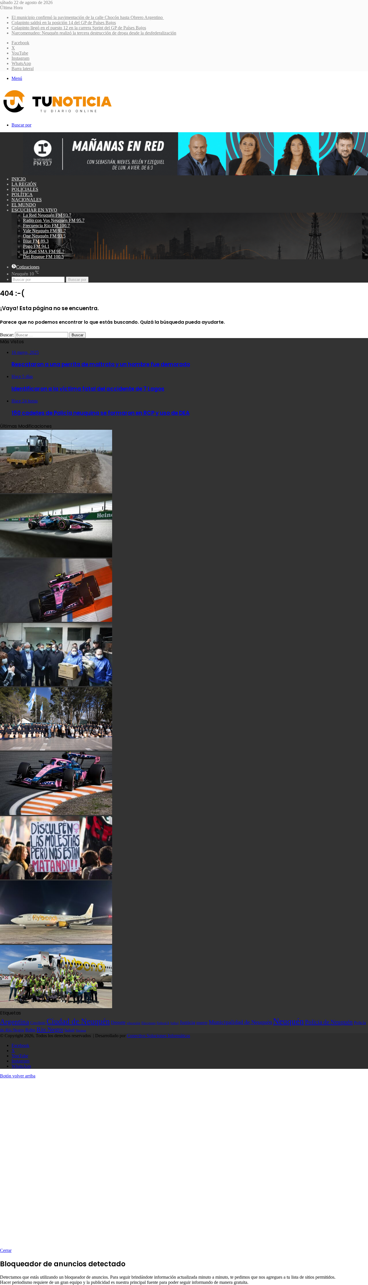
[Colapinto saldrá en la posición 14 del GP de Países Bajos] (56, 555)
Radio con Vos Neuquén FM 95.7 (54, 220)
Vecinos (81, 1030)
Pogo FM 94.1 (36, 246)
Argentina (14, 1021)
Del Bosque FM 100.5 (43, 256)
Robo (30, 1029)
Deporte (118, 1022)
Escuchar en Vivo (34, 210)
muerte (202, 1022)
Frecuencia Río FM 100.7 (46, 225)
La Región (24, 184)
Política (22, 194)
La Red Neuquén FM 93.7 (47, 215)
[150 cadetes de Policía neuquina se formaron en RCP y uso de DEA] (56, 749)
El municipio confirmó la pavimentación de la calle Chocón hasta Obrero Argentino (88, 17)
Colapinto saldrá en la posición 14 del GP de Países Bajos (64, 22)
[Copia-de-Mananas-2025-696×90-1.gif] (195, 173)
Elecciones (148, 1023)
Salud (69, 1030)
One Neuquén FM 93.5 (44, 235)
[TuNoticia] (57, 114)
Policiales (25, 189)
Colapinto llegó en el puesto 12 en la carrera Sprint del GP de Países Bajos (79, 27)
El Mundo (24, 204)
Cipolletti (37, 1023)
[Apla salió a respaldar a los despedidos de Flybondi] (56, 1006)
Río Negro (50, 1029)
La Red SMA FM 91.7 (43, 251)
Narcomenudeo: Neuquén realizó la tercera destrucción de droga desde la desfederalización (94, 32)
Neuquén (288, 1021)
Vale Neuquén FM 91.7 (44, 230)
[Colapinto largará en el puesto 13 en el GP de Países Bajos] (56, 813)
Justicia (187, 1022)
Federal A (163, 1023)
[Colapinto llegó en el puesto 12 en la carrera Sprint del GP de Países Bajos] (56, 620)
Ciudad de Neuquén (78, 1021)
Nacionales (27, 199)
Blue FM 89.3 (36, 241)
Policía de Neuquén (329, 1022)
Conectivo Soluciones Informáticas (158, 1035)
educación (133, 1023)
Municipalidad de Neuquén (240, 1022)
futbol (174, 1023)
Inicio (19, 179)
